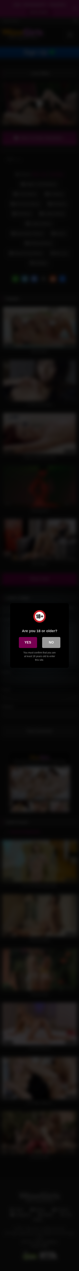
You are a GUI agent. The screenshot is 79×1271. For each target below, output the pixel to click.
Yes (28, 642)
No (51, 642)
